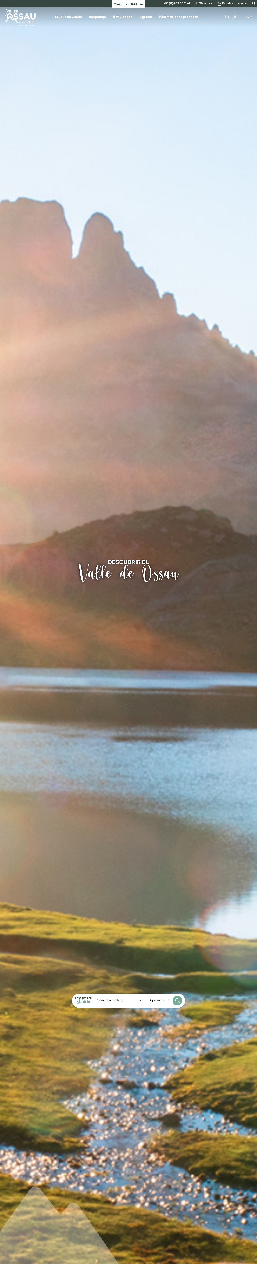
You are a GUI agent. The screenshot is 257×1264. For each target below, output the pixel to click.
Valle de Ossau (129, 573)
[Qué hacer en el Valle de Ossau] (128, 632)
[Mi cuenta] (234, 17)
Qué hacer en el (128, 561)
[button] (226, 17)
